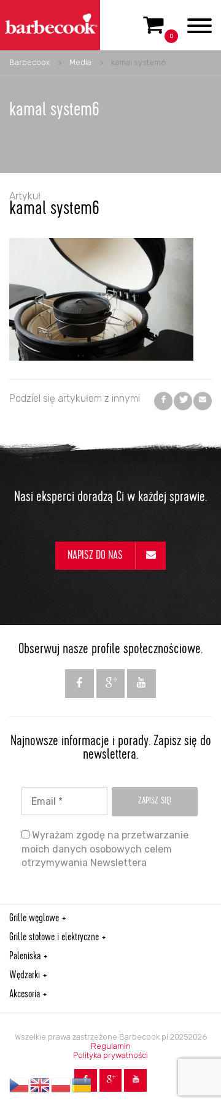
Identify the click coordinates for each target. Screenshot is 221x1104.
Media (80, 62)
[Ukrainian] (82, 1085)
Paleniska (25, 956)
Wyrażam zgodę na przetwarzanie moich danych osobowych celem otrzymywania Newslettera (104, 848)
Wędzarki (24, 975)
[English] (40, 1085)
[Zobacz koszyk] (153, 30)
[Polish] (61, 1085)
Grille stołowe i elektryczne (54, 937)
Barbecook (29, 62)
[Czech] (19, 1085)
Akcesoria (24, 994)
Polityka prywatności (110, 1055)
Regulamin (111, 1046)
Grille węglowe (34, 918)
